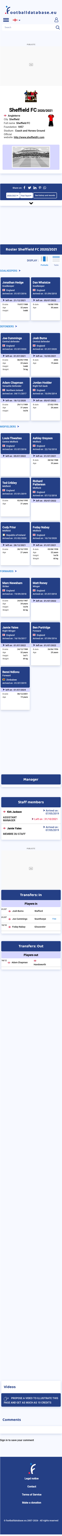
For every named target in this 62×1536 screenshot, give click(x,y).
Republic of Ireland (15, 535)
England (10, 290)
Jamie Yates (10, 627)
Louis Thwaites (12, 438)
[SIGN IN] (56, 20)
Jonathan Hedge (13, 282)
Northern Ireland (14, 390)
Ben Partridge (41, 627)
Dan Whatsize (41, 282)
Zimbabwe (11, 679)
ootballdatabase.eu (33, 12)
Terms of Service (31, 1494)
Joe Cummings (12, 338)
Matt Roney (40, 583)
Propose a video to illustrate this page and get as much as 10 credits (31, 1400)
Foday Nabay (41, 527)
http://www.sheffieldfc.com (29, 137)
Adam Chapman (12, 382)
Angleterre (14, 115)
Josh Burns (40, 338)
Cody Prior (9, 527)
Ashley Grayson (43, 438)
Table (56, 265)
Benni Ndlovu (10, 672)
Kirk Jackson (14, 811)
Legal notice (32, 1478)
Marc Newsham (12, 583)
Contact (31, 1486)
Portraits (44, 265)
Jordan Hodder (42, 382)
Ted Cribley (9, 482)
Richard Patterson (39, 482)
